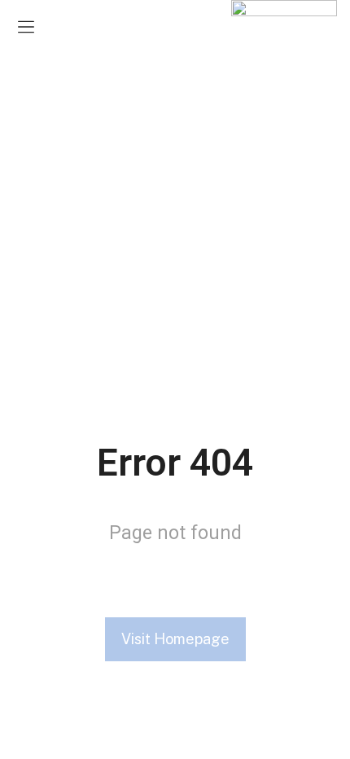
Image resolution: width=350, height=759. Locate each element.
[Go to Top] (325, 734)
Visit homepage (175, 638)
